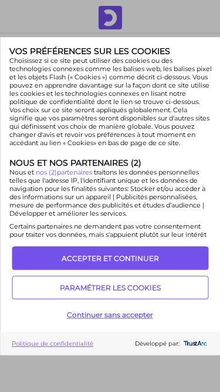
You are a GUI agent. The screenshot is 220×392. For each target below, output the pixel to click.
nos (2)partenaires (64, 172)
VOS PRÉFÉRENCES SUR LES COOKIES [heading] (89, 51)
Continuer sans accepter (110, 314)
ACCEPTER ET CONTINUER (110, 258)
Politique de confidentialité (52, 343)
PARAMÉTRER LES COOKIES (110, 287)
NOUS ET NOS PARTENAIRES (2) (75, 163)
